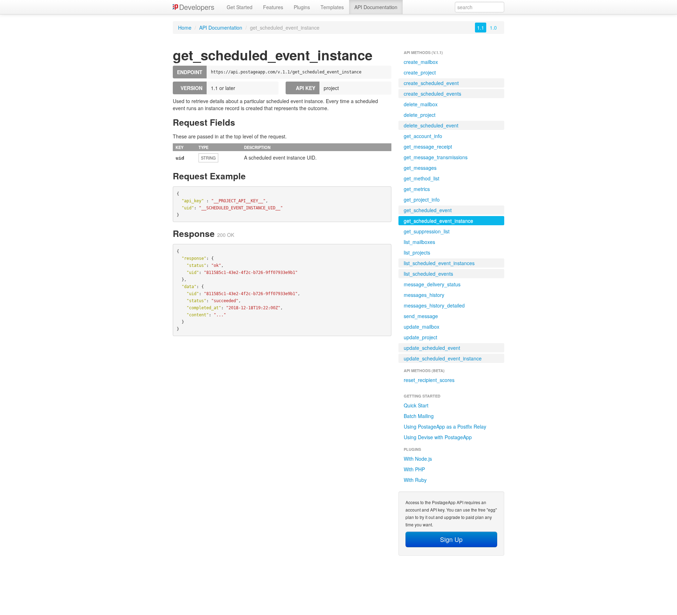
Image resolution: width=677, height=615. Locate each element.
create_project (420, 72)
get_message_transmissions (436, 157)
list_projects (417, 252)
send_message (421, 316)
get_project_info (422, 199)
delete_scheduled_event (431, 125)
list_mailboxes (419, 241)
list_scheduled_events (428, 273)
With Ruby (415, 479)
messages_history (424, 294)
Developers (196, 7)
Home (184, 27)
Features (273, 7)
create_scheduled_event (431, 82)
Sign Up (451, 539)
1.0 (493, 27)
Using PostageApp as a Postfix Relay (445, 426)
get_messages (420, 167)
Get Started (239, 7)
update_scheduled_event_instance (443, 358)
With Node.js (418, 458)
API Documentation (375, 7)
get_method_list (421, 178)
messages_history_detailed (434, 305)
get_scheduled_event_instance (438, 220)
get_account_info (423, 135)
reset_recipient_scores (429, 379)
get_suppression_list (427, 231)
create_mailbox (421, 61)
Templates (332, 7)
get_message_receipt (428, 146)
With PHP (414, 469)
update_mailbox (421, 326)
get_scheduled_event (428, 210)
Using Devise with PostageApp (438, 437)
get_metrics (417, 188)
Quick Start (416, 405)
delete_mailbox (421, 104)
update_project (420, 337)
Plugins (302, 7)
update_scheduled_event (432, 347)
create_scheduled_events (432, 93)
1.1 (480, 27)
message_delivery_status (432, 284)
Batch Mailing (419, 415)
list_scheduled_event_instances (439, 263)
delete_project (419, 114)
